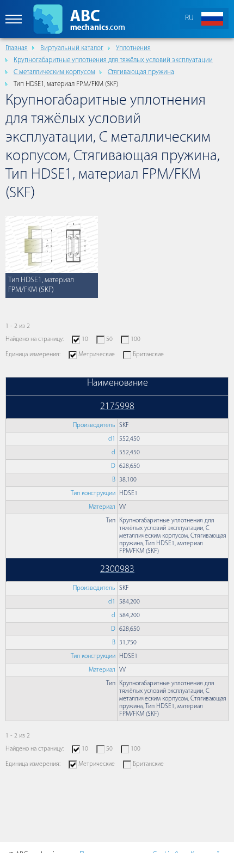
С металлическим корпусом (54, 72)
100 (135, 339)
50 (109, 339)
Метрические (96, 354)
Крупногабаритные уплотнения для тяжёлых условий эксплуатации (113, 60)
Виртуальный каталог (71, 48)
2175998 (117, 407)
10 (85, 339)
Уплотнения (133, 48)
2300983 (117, 570)
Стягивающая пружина (141, 72)
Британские (148, 354)
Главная (16, 48)
